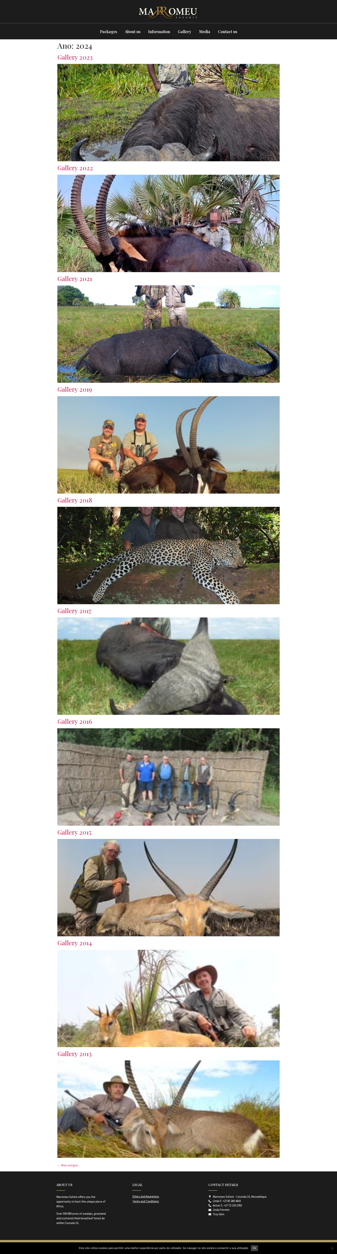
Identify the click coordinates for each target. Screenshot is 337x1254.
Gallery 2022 (75, 167)
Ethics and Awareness (145, 1196)
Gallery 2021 (74, 278)
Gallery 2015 (74, 832)
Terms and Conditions (145, 1201)
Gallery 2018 (74, 500)
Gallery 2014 (74, 942)
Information (159, 31)
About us (132, 31)
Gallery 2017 (74, 610)
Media (204, 31)
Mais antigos (67, 1165)
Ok (254, 1248)
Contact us (227, 31)
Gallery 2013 (74, 1053)
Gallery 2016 (74, 721)
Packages (108, 31)
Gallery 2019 (74, 389)
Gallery (184, 31)
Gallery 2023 (75, 57)
